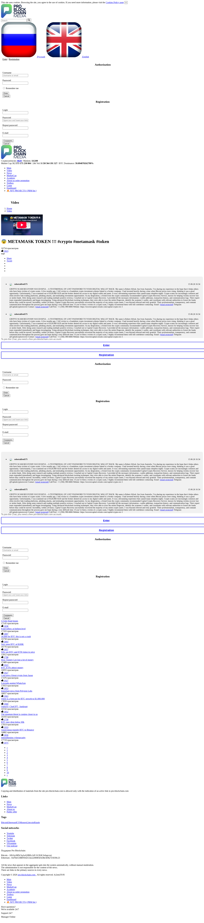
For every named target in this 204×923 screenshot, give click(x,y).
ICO (18, 822)
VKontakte (11, 843)
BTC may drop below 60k (12, 722)
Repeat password (9, 125)
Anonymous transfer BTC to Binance (17, 730)
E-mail (5, 133)
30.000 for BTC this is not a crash (16, 636)
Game (9, 185)
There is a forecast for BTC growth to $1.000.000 (23, 699)
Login (5, 110)
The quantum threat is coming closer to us (19, 714)
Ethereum (11, 822)
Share (9, 258)
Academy (11, 178)
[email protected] (166, 305)
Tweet (9, 261)
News (9, 173)
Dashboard (11, 188)
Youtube (10, 833)
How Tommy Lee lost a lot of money (17, 660)
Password (6, 80)
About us (18, 180)
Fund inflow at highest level (13, 629)
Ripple (37, 822)
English (85, 57)
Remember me (12, 88)
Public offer (12, 812)
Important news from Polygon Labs (16, 691)
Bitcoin (4, 822)
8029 (19, 161)
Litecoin (30, 822)
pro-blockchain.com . (27, 875)
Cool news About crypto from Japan (17, 675)
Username (6, 73)
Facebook (11, 841)
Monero (23, 822)
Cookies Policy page (115, 2)
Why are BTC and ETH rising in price (18, 652)
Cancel (6, 96)
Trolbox (10, 183)
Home (9, 208)
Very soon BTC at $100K (12, 644)
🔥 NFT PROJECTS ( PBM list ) (21, 190)
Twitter (10, 838)
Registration (14, 59)
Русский (41, 57)
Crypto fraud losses (9, 621)
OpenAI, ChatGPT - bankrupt (14, 706)
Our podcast (12, 846)
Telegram (11, 836)
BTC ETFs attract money (12, 667)
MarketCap (12, 175)
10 (8, 772)
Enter (4, 59)
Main (9, 168)
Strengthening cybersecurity (13, 737)
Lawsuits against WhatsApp (13, 683)
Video (9, 170)
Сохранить (8, 141)
